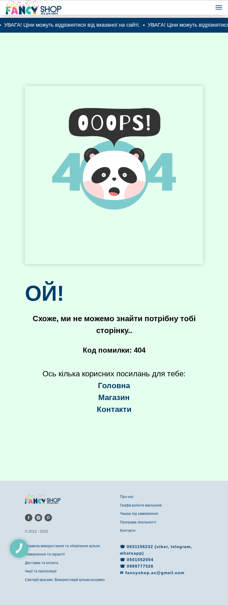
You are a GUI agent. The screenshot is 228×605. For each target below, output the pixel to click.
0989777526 (140, 566)
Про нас (127, 497)
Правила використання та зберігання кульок (62, 546)
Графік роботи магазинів (141, 505)
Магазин (114, 397)
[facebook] (28, 517)
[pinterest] (48, 517)
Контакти (127, 530)
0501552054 (140, 559)
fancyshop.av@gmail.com (154, 572)
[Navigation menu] (219, 7)
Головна (114, 385)
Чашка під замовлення (139, 514)
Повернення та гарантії (45, 554)
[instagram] (38, 517)
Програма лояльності (138, 522)
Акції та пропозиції (40, 571)
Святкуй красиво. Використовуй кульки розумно (65, 580)
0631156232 (141, 546)
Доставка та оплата (41, 563)
